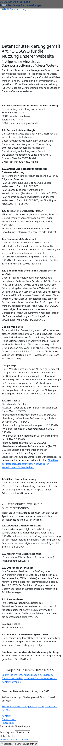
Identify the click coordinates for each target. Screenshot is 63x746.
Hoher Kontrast (8, 736)
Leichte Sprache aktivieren (14, 739)
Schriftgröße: (7, 732)
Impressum (8, 722)
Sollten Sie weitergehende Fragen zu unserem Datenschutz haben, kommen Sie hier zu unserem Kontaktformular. (29, 678)
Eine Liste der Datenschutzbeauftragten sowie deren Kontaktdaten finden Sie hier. (30, 464)
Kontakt (6, 715)
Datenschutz (9, 719)
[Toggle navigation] (4, 4)
